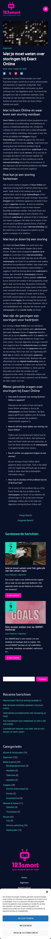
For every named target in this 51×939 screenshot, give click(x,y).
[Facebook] (4, 73)
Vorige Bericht (25, 515)
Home (24, 877)
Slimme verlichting (14, 825)
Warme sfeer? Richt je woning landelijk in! (22, 700)
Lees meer (13, 595)
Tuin (8, 820)
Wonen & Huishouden (13, 752)
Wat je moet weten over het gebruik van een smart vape (25, 569)
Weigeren (26, 925)
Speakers (10, 780)
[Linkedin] (21, 73)
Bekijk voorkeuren (26, 933)
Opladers (10, 807)
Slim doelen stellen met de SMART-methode (24, 628)
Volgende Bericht (25, 520)
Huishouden (11, 830)
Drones (9, 793)
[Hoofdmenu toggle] (46, 9)
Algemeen (7, 48)
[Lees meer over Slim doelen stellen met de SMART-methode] (25, 612)
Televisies (10, 775)
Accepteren (25, 918)
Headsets (10, 770)
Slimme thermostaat (15, 789)
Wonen (6, 817)
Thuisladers (11, 812)
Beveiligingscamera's (15, 766)
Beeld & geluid (9, 762)
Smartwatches (12, 798)
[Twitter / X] (10, 73)
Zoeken (42, 679)
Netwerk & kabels (11, 803)
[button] (47, 892)
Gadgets (7, 785)
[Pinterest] (16, 73)
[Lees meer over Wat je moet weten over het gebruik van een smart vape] (25, 553)
